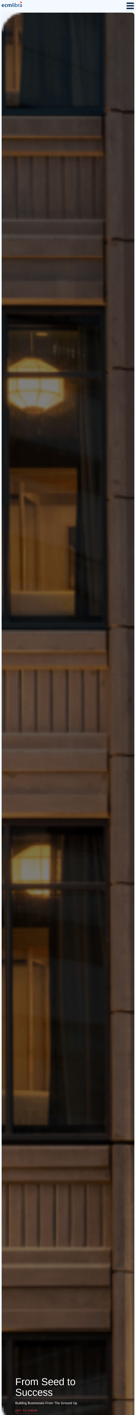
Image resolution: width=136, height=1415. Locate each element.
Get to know (26, 1410)
